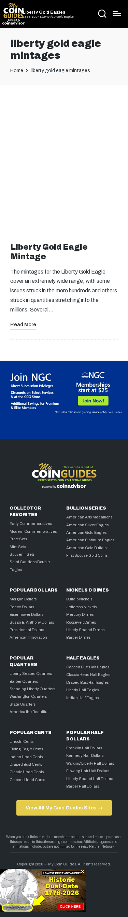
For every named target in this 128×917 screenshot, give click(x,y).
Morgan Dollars (23, 599)
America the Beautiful (29, 712)
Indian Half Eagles (82, 698)
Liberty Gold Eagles (44, 12)
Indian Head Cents (26, 757)
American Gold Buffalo (86, 548)
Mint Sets (18, 547)
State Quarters (22, 704)
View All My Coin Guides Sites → (64, 807)
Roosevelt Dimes (81, 622)
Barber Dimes (78, 637)
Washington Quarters (28, 696)
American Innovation (28, 637)
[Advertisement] (64, 162)
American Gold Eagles (86, 532)
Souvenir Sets (22, 554)
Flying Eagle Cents (26, 749)
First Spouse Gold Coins (87, 555)
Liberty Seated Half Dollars (89, 779)
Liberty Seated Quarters (31, 673)
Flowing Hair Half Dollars (87, 771)
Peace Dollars (22, 607)
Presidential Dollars (27, 630)
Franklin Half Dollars (84, 748)
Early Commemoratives (31, 524)
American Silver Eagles (87, 525)
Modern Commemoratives (33, 531)
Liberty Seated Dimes (85, 630)
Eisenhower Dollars (26, 614)
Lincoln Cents (21, 741)
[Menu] (117, 13)
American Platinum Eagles (90, 540)
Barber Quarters (24, 681)
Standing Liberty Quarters (32, 689)
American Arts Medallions (89, 517)
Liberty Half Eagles (82, 690)
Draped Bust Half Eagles (87, 682)
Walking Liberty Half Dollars (90, 763)
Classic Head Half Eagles (88, 674)
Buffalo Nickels (79, 599)
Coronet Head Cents (27, 780)
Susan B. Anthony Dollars (32, 622)
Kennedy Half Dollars (84, 755)
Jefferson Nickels (81, 607)
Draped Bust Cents (26, 764)
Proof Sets (18, 539)
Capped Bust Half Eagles (87, 667)
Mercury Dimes (80, 614)
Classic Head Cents (27, 772)
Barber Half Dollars (82, 786)
